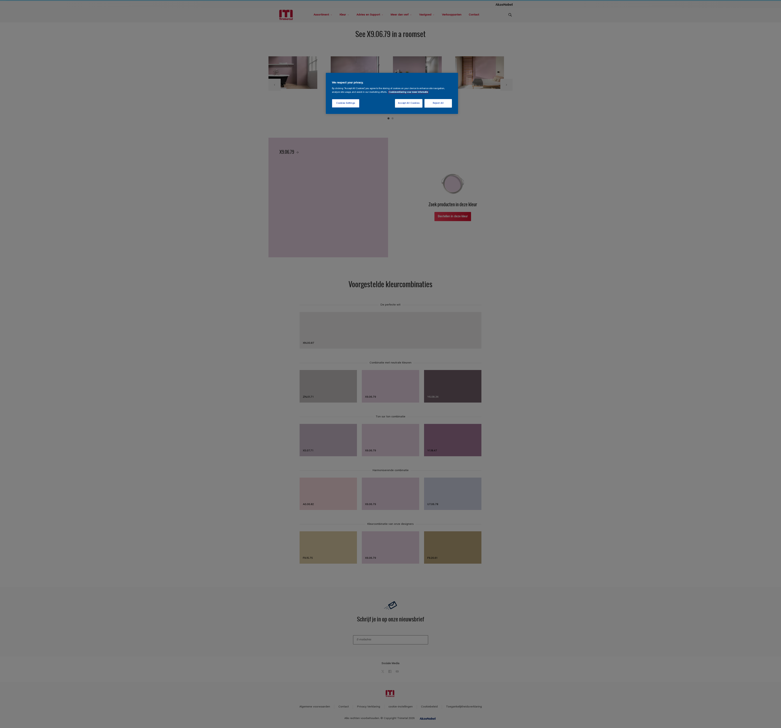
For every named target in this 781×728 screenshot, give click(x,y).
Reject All (438, 103)
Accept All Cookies (408, 103)
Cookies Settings (345, 103)
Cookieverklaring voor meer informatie (408, 92)
